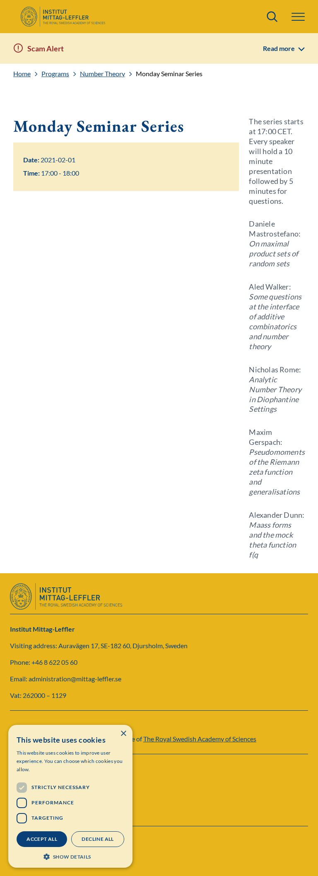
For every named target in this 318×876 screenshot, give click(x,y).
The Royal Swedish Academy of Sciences (199, 739)
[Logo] (63, 16)
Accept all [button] (41, 839)
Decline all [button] (97, 839)
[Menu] (298, 17)
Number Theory (102, 73)
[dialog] (70, 796)
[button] (70, 855)
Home (22, 73)
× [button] (123, 734)
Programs (55, 73)
